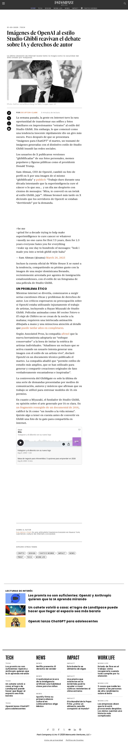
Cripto (21, 553)
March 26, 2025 (55, 258)
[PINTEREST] (80, 730)
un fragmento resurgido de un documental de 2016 (47, 408)
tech (10, 657)
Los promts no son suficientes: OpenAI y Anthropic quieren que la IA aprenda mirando (17, 670)
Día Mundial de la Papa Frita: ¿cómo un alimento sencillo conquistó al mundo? (79, 705)
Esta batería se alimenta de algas (76, 667)
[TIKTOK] (48, 730)
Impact (61, 553)
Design (32, 553)
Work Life (40, 557)
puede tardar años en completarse (42, 328)
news (40, 657)
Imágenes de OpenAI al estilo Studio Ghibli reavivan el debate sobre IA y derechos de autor (44, 38)
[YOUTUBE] (69, 730)
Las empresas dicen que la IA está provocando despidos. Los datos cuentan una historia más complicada (110, 709)
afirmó (65, 334)
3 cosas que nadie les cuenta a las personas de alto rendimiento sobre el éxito (109, 690)
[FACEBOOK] (58, 730)
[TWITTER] (64, 730)
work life (106, 657)
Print (20, 557)
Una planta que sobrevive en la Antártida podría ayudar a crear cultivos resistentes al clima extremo (78, 685)
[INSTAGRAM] (53, 730)
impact (73, 657)
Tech (22, 27)
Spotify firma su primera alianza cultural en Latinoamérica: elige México (47, 701)
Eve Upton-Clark (29, 112)
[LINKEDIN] (75, 730)
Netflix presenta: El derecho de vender (46, 667)
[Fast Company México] (64, 3)
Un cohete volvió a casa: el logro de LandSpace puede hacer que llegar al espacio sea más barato (15, 689)
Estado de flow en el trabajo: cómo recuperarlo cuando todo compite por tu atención (108, 671)
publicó (40, 180)
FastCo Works (47, 553)
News (72, 553)
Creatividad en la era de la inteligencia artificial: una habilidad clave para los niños (48, 683)
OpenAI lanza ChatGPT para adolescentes (18, 707)
